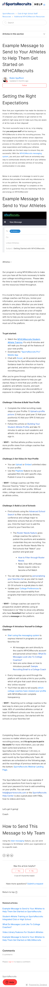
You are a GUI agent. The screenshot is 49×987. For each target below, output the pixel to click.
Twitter (8, 855)
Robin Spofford (17, 78)
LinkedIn (11, 855)
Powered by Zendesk (38, 985)
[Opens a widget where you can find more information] (10, 982)
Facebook (4, 855)
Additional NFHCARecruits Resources (29, 16)
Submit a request (35, 883)
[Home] (22, 6)
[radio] (18, 871)
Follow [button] (24, 85)
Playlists (19, 471)
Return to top (8, 892)
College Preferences (29, 588)
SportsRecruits (8, 13)
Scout (19, 358)
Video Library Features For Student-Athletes (22, 932)
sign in (11, 962)
